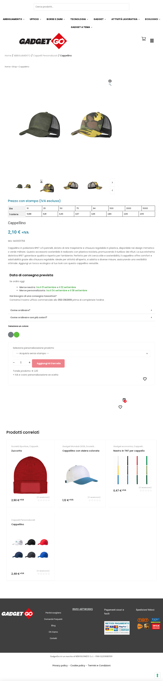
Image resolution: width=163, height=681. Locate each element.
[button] (152, 41)
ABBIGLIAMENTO (22, 55)
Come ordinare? (20, 310)
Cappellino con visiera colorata (80, 450)
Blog (53, 625)
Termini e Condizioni (99, 665)
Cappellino (17, 524)
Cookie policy (77, 665)
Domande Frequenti (53, 619)
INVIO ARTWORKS (82, 609)
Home (8, 55)
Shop (14, 66)
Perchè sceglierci (53, 613)
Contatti (53, 638)
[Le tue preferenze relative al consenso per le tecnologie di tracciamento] (157, 675)
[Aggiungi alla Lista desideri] (145, 379)
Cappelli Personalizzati (45, 55)
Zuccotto (16, 450)
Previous (112, 190)
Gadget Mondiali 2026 (73, 446)
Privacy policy (60, 665)
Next (112, 182)
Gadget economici (123, 446)
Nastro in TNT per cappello (129, 450)
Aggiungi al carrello (49, 363)
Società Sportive (19, 446)
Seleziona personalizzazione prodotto (33, 348)
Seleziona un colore (18, 326)
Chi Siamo (53, 632)
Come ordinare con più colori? (28, 317)
